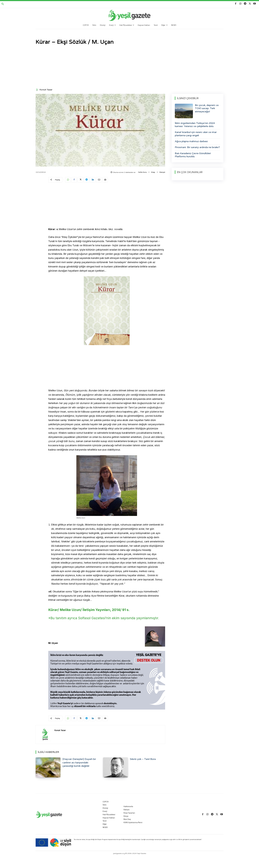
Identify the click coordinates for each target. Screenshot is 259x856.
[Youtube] (254, 3)
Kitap (153, 172)
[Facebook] (235, 3)
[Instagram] (240, 3)
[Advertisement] (129, 67)
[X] (250, 3)
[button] (2, 4)
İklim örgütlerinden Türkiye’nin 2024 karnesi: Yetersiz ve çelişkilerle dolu (195, 125)
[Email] (99, 179)
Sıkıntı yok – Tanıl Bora (143, 759)
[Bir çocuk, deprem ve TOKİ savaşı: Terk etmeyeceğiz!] (184, 111)
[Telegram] (245, 3)
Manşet (162, 172)
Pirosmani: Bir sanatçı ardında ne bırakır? (197, 147)
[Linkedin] (92, 179)
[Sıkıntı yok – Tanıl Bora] (115, 767)
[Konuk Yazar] (37, 89)
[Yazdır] (105, 179)
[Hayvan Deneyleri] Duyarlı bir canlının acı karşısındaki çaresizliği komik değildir (79, 762)
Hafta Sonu (142, 172)
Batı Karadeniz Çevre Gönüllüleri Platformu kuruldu (193, 155)
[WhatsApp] (68, 179)
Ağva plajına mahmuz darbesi (191, 141)
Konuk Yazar (46, 89)
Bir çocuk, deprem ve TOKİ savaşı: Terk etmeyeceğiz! (207, 108)
